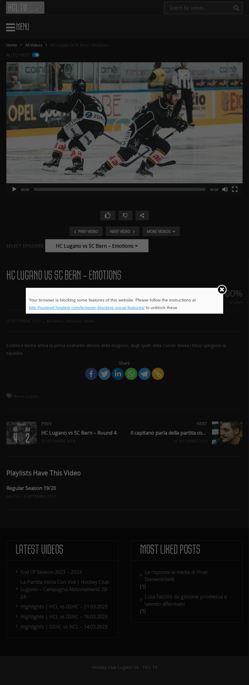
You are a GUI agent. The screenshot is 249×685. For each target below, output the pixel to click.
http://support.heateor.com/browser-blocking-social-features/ (87, 307)
